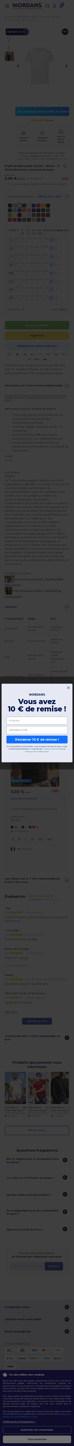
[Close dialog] (68, 687)
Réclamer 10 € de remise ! (37, 739)
